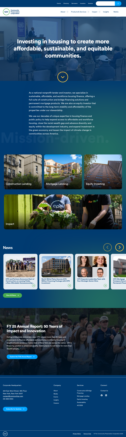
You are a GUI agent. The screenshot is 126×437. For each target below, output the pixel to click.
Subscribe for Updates (13, 409)
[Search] (118, 3)
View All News (11, 295)
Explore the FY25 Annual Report (21, 356)
